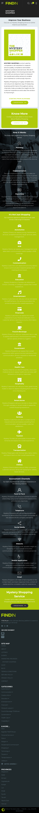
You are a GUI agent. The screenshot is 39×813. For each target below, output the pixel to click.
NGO (3, 729)
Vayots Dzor (5, 800)
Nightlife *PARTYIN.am (8, 732)
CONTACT (4, 681)
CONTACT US (18, 123)
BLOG (3, 668)
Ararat (3, 775)
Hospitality (4, 721)
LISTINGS (4, 652)
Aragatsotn (4, 772)
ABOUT (3, 649)
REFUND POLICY (7, 675)
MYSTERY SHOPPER (9, 662)
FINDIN (23, 809)
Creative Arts (5, 695)
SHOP (3, 665)
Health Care (5, 718)
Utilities (3, 761)
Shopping (4, 748)
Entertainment (6, 702)
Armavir (3, 778)
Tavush (3, 797)
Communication (6, 692)
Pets (3, 738)
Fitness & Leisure (7, 708)
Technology (5, 751)
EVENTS (4, 655)
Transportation (6, 757)
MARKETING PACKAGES (9, 659)
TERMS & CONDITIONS (9, 671)
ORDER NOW (18, 102)
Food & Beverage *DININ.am (10, 711)
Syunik (3, 794)
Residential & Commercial (9, 745)
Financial (4, 705)
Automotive (5, 689)
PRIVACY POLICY (7, 678)
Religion (4, 741)
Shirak (3, 791)
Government (5, 714)
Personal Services (7, 735)
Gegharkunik (5, 781)
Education (4, 698)
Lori (2, 788)
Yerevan (3, 804)
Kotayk (3, 784)
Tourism (4, 754)
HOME (3, 646)
